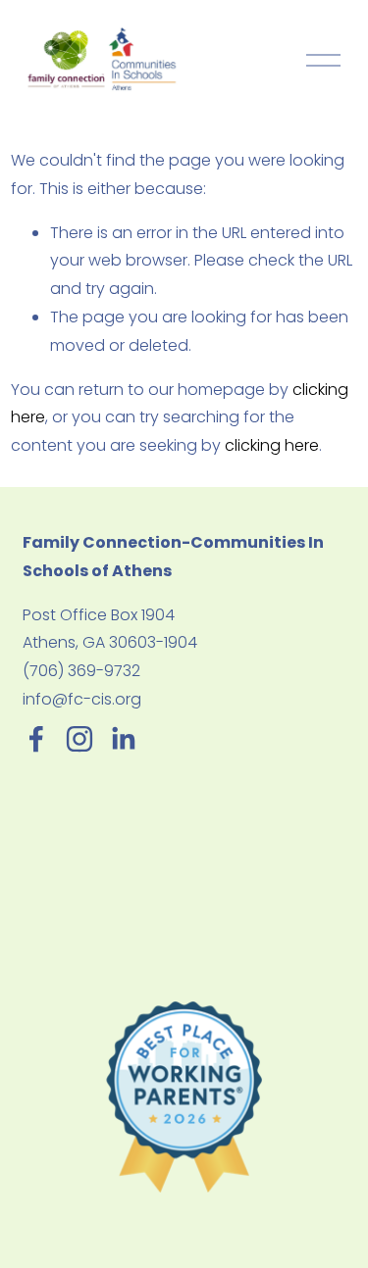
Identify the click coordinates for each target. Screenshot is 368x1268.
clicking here (272, 445)
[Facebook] (36, 739)
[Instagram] (79, 739)
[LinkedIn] (122, 739)
